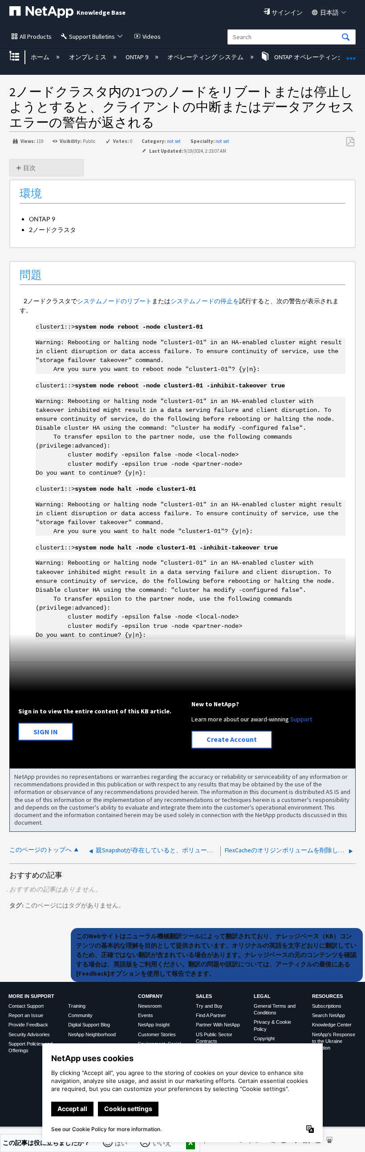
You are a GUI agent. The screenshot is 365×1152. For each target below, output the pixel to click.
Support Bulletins (92, 37)
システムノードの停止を (204, 301)
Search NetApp (328, 1015)
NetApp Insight (154, 1024)
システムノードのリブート (114, 301)
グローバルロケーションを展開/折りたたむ (351, 54)
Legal (262, 996)
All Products (36, 37)
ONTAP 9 (138, 57)
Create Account (232, 739)
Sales (204, 996)
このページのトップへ (40, 850)
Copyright (264, 1038)
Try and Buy (209, 1006)
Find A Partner (211, 1015)
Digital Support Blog (89, 1024)
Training (76, 1006)
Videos (151, 37)
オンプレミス (88, 57)
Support (301, 719)
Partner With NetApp (218, 1024)
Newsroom (150, 1006)
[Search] (346, 37)
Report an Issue (25, 1015)
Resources (327, 996)
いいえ (162, 1143)
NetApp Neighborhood (92, 1034)
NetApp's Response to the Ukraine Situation (333, 1041)
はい (122, 1143)
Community (80, 1015)
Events (145, 1015)
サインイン (287, 12)
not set (174, 141)
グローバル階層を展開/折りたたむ (20, 57)
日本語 (329, 12)
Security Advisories (29, 1034)
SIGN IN (45, 731)
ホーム (41, 57)
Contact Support (26, 1006)
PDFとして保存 (350, 142)
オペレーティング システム (206, 57)
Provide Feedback (28, 1024)
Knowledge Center (332, 1024)
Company (150, 996)
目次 (29, 168)
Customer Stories (157, 1034)
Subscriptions (326, 1006)
